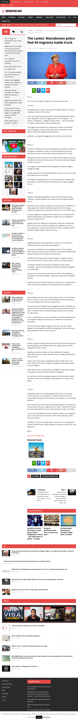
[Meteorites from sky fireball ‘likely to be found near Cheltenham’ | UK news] (6, 582)
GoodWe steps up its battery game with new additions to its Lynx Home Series (18, 251)
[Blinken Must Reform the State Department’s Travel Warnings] (18, 185)
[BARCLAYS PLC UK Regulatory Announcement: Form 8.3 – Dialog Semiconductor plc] (6, 571)
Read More (47, 717)
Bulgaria (21, 17)
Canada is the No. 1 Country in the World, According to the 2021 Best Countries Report (18, 236)
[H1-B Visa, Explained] (13, 614)
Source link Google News (36, 435)
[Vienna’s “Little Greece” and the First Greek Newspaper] (6, 361)
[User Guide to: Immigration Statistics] (6, 669)
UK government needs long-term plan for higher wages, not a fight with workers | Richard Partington (13, 112)
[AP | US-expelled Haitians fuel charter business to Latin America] (9, 178)
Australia (11, 17)
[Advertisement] (51, 484)
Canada (30, 17)
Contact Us (6, 21)
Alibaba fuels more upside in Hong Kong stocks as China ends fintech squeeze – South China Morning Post (14, 50)
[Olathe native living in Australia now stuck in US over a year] (6, 222)
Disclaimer (45, 2)
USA (75, 17)
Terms (11, 5)
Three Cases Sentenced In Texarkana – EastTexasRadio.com (18, 347)
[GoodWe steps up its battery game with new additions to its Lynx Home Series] (6, 250)
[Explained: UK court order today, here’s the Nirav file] (6, 592)
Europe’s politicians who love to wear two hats (51, 531)
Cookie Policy (28, 2)
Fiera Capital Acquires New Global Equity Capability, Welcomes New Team (17, 267)
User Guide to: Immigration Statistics (24, 666)
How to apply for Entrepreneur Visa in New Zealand (13, 41)
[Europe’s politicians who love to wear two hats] (51, 520)
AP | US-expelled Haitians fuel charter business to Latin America (13, 74)
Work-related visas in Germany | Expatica (26, 636)
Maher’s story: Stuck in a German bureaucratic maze (29, 646)
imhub (43, 48)
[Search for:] (66, 25)
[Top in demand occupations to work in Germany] (9, 172)
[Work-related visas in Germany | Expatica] (6, 638)
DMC (37, 2)
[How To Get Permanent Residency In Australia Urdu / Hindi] (33, 614)
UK (69, 17)
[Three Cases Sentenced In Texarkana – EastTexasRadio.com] (6, 346)
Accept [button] (39, 717)
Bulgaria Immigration (50, 476)
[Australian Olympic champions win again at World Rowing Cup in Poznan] (9, 185)
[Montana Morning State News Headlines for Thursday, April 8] (6, 333)
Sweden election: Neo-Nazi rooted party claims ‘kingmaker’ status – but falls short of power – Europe (35, 533)
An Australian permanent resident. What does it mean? (67, 531)
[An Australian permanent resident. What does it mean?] (68, 520)
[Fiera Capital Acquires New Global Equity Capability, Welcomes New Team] (6, 265)
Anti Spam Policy (16, 2)
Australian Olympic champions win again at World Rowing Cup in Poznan (18, 208)
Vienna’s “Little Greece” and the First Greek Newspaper (17, 361)
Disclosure (5, 2)
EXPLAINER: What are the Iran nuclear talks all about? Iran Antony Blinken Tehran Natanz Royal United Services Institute (42, 657)
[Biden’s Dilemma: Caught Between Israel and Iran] (6, 300)
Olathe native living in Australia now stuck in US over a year (18, 222)
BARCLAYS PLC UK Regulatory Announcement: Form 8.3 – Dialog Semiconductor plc (39, 569)
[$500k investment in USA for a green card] (18, 172)
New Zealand (61, 17)
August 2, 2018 (34, 48)
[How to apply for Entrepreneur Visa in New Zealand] (9, 165)
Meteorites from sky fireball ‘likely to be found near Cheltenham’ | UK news (37, 579)
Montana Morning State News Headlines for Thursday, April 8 (18, 333)
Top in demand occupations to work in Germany (12, 61)
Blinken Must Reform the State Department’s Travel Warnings (13, 103)
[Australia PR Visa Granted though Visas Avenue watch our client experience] (54, 614)
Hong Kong (49, 17)
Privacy (4, 5)
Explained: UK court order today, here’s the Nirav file (30, 590)
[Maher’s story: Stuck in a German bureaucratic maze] (6, 648)
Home (3, 17)
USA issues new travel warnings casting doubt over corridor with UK (27, 561)
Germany (39, 17)
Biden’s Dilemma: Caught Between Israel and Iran (17, 299)
